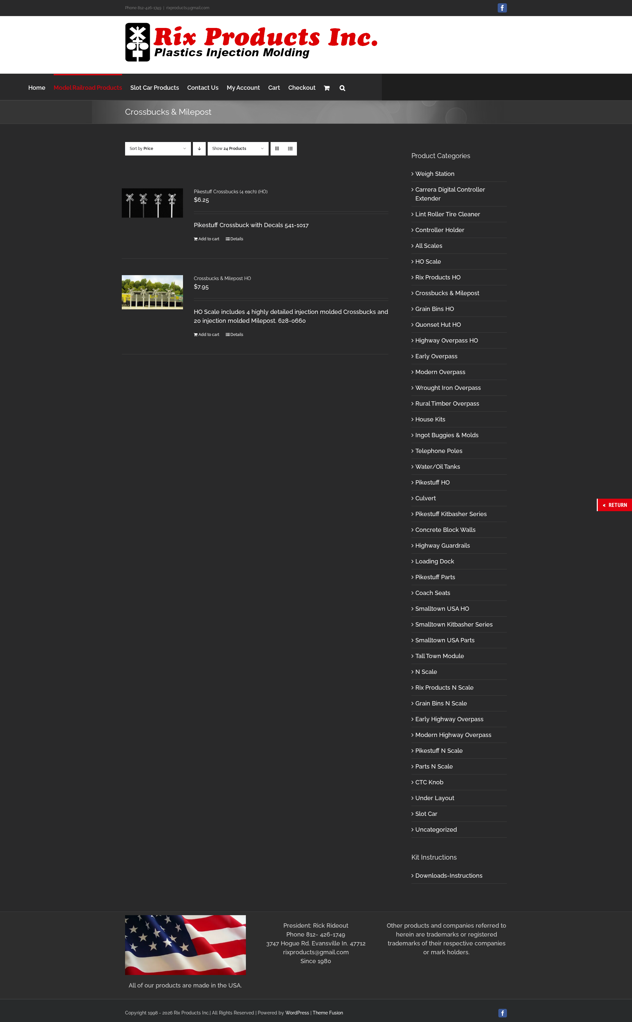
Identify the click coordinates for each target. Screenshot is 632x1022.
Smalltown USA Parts (445, 640)
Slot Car (426, 813)
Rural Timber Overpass (447, 403)
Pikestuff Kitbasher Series (451, 514)
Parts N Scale (434, 766)
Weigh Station (435, 173)
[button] (342, 87)
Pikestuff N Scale (439, 750)
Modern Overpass (440, 371)
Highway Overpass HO (446, 340)
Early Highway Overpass (449, 719)
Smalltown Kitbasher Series (454, 624)
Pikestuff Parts (435, 577)
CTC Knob (429, 782)
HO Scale (428, 261)
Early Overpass (436, 356)
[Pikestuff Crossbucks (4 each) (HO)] (152, 203)
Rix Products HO (438, 277)
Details (236, 239)
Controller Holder (439, 229)
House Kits (430, 419)
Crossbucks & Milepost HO (222, 278)
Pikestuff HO (432, 482)
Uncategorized (436, 829)
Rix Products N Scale (444, 687)
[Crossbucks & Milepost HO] (152, 292)
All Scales (428, 245)
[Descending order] (199, 148)
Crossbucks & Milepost (447, 293)
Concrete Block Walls (445, 529)
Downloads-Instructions (449, 875)
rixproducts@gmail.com (187, 8)
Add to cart (208, 239)
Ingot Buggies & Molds (447, 435)
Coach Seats (432, 592)
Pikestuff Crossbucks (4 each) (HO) (231, 191)
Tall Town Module (439, 656)
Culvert (425, 498)
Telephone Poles (438, 450)
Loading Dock (434, 561)
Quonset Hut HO (438, 324)
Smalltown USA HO (442, 608)
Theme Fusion (328, 1012)
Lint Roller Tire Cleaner (447, 214)
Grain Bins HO (434, 308)
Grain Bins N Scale (441, 703)
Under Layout (434, 798)
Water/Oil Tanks (437, 466)
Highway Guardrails (442, 545)
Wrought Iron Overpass (448, 387)
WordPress (297, 1012)
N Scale (426, 671)
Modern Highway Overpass (453, 734)
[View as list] (290, 148)
